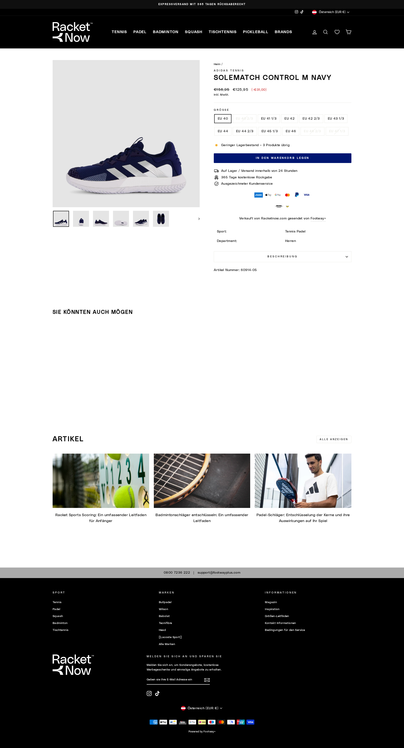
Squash (58, 616)
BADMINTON (166, 32)
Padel (56, 609)
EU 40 (223, 118)
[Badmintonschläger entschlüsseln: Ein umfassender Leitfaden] (202, 481)
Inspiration (272, 609)
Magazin (271, 602)
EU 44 (223, 131)
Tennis (57, 602)
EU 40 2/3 (244, 118)
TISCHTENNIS (223, 32)
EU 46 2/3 (312, 131)
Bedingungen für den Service (285, 630)
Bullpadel (165, 602)
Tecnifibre (165, 623)
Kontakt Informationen (280, 623)
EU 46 (291, 131)
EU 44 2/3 (245, 131)
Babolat (164, 616)
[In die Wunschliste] (58, 330)
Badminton (60, 623)
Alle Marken (167, 644)
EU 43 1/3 (336, 118)
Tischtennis (60, 630)
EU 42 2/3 (311, 118)
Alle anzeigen (334, 439)
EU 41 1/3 (269, 118)
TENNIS (119, 32)
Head (162, 630)
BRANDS (283, 32)
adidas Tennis (229, 70)
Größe (221, 110)
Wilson (163, 609)
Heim (217, 64)
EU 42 (289, 118)
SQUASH (193, 32)
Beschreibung (282, 256)
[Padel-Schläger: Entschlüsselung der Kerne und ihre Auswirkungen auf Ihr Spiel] (303, 481)
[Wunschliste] (337, 32)
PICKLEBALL (255, 32)
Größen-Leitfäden (277, 616)
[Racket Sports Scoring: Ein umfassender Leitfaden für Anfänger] (101, 481)
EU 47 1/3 (337, 131)
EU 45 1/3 (270, 131)
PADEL (140, 32)
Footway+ (318, 218)
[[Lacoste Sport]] (170, 637)
